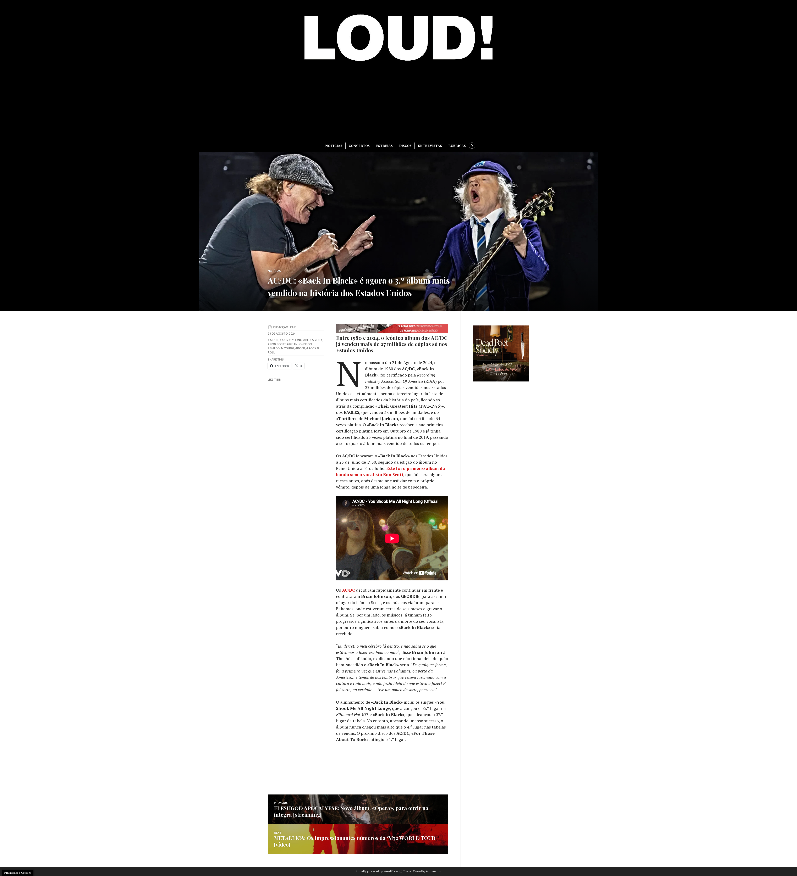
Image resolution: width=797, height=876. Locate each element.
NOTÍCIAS (333, 145)
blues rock (313, 340)
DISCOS (405, 145)
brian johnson (300, 344)
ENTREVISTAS (430, 145)
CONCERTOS (359, 145)
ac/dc (274, 340)
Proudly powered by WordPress (377, 871)
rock (301, 348)
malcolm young (282, 348)
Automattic (433, 871)
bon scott (278, 344)
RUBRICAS (457, 145)
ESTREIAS (384, 145)
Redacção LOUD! (285, 327)
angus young (292, 340)
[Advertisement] (398, 104)
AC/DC (348, 590)
